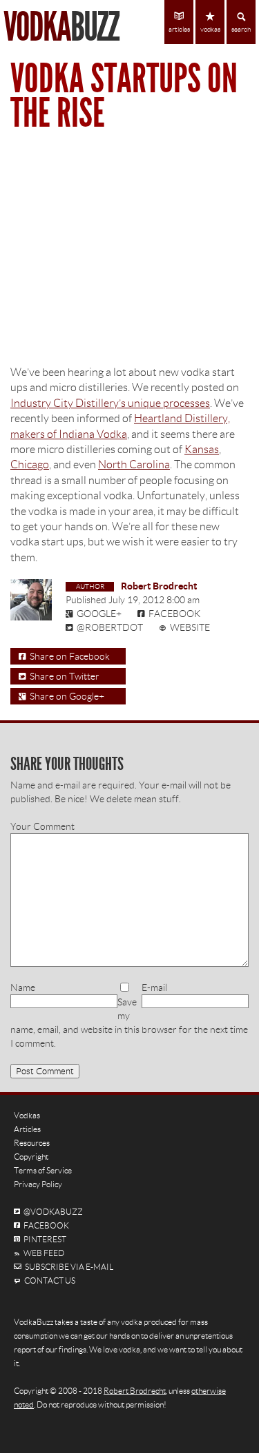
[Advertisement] (129, 254)
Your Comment (42, 826)
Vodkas (27, 1115)
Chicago (29, 464)
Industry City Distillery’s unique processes (110, 403)
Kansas (201, 449)
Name (22, 987)
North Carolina (134, 464)
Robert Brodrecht (159, 586)
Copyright (31, 1156)
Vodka (61, 27)
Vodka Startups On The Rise (124, 96)
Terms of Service (43, 1170)
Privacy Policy (38, 1184)
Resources (32, 1142)
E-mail (154, 987)
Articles (27, 1129)
